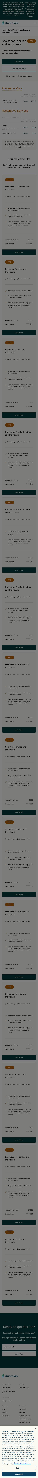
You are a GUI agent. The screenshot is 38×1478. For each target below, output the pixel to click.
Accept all (19, 1474)
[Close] (36, 1428)
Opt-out (19, 1468)
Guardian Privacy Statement (22, 1464)
